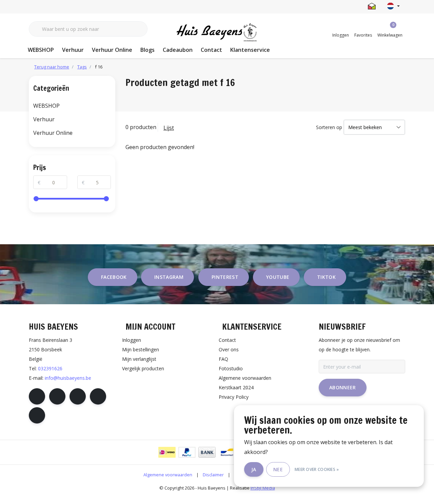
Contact (211, 50)
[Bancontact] (227, 452)
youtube (277, 277)
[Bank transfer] (207, 452)
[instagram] (57, 396)
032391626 (50, 368)
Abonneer (342, 387)
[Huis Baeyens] (217, 32)
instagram (168, 277)
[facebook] (37, 396)
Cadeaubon (178, 50)
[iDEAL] (167, 452)
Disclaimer (213, 475)
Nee (278, 469)
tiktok (326, 277)
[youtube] (98, 396)
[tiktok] (37, 415)
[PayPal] (187, 452)
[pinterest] (78, 396)
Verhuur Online (112, 50)
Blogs (147, 50)
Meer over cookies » (317, 469)
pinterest (225, 277)
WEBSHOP (41, 50)
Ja (253, 469)
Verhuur (73, 50)
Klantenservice (250, 50)
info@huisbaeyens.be (68, 378)
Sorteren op (329, 127)
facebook (114, 277)
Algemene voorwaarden (167, 475)
